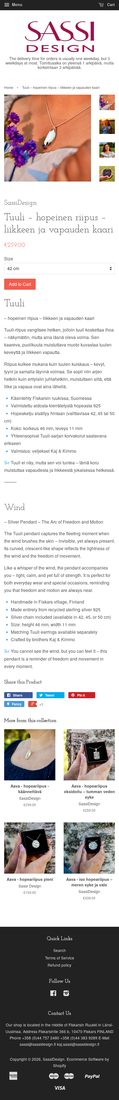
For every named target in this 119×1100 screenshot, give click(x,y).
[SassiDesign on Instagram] (66, 994)
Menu (16, 4)
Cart (110, 4)
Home (8, 87)
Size (8, 258)
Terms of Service (59, 958)
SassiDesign (53, 1059)
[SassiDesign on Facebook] (53, 994)
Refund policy (59, 965)
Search (59, 950)
